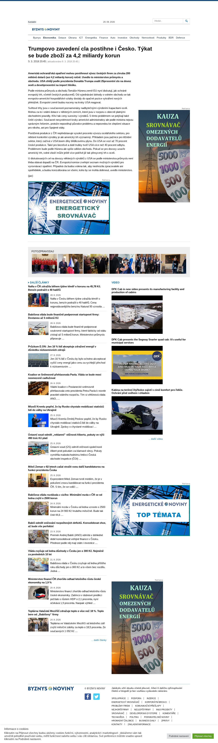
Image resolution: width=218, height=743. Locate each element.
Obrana (72, 37)
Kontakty (32, 22)
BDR (171, 37)
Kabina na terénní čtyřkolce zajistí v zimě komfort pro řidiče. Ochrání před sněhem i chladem (147, 391)
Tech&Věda (118, 717)
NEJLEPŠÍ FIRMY (142, 709)
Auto (112, 37)
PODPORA (136, 698)
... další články (98, 640)
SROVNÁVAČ (118, 713)
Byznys (37, 37)
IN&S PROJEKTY (164, 709)
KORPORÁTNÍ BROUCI (156, 702)
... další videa (155, 438)
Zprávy (165, 721)
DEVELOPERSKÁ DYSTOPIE (143, 713)
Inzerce (151, 698)
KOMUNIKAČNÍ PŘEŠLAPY (148, 706)
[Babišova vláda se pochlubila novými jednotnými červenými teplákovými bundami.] (44, 264)
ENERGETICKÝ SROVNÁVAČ (125, 702)
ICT (81, 37)
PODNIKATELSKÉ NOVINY (156, 717)
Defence (180, 37)
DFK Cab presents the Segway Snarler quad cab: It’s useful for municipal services (149, 341)
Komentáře (169, 713)
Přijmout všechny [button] (203, 736)
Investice (122, 37)
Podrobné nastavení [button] (179, 736)
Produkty (161, 37)
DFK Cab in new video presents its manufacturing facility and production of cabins (148, 291)
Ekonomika (49, 37)
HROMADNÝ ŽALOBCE (123, 721)
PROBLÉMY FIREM (121, 706)
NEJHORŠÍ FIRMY (120, 709)
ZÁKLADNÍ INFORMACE (139, 724)
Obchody (134, 37)
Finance (103, 37)
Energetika (91, 37)
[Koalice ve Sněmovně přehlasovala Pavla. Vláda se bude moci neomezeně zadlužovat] (38, 388)
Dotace (62, 37)
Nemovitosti (148, 37)
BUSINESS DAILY (147, 721)
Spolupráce (119, 698)
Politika (134, 717)
